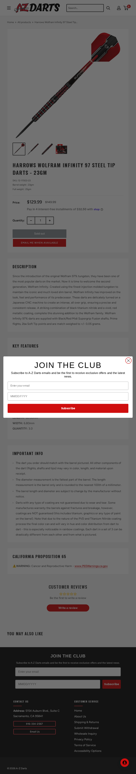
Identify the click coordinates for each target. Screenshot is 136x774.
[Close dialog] (128, 360)
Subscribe (68, 408)
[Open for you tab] (124, 762)
